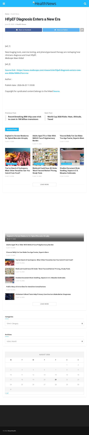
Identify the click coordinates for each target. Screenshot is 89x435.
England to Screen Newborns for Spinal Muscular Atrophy (28, 236)
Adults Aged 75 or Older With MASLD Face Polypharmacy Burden (44, 138)
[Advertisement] (44, 38)
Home (7, 14)
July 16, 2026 (10, 176)
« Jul (6, 393)
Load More (44, 184)
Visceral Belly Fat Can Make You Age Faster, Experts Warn (27, 252)
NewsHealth (12, 431)
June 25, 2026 (9, 24)
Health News (15, 14)
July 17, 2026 (10, 141)
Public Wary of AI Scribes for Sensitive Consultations (26, 287)
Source (56, 91)
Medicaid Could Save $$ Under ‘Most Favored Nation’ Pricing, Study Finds (45, 170)
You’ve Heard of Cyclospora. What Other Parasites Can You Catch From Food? (17, 170)
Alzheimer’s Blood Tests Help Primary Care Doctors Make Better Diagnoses (43, 294)
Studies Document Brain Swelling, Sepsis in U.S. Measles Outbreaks (70, 170)
